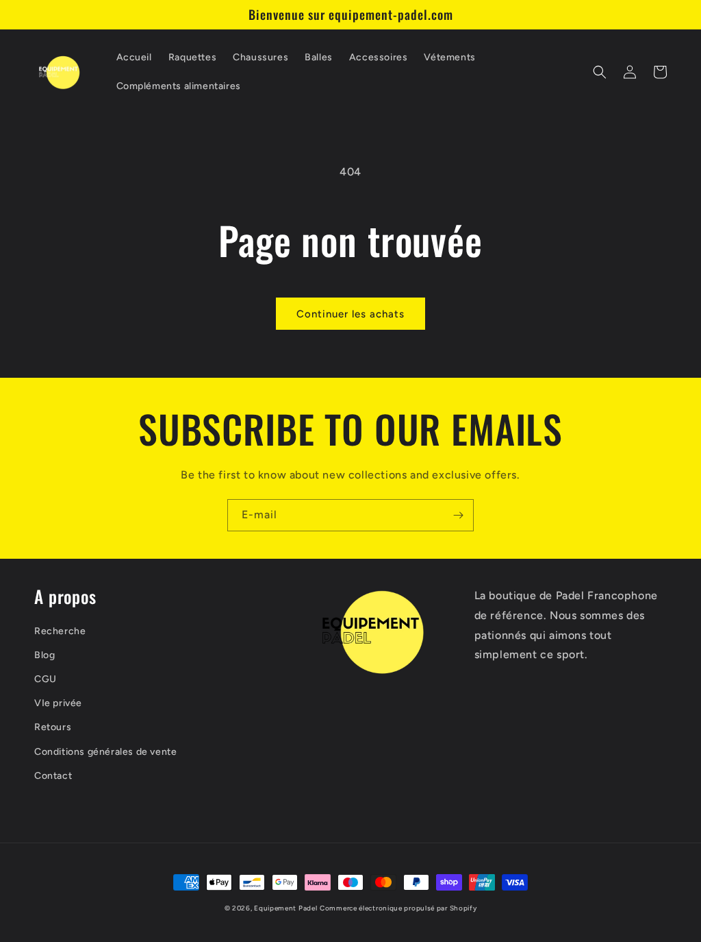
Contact (53, 776)
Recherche (60, 631)
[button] (600, 72)
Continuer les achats (350, 314)
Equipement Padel (285, 908)
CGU (45, 679)
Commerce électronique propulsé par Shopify (398, 908)
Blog (44, 655)
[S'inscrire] (458, 515)
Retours (52, 727)
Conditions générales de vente (105, 752)
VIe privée (58, 703)
